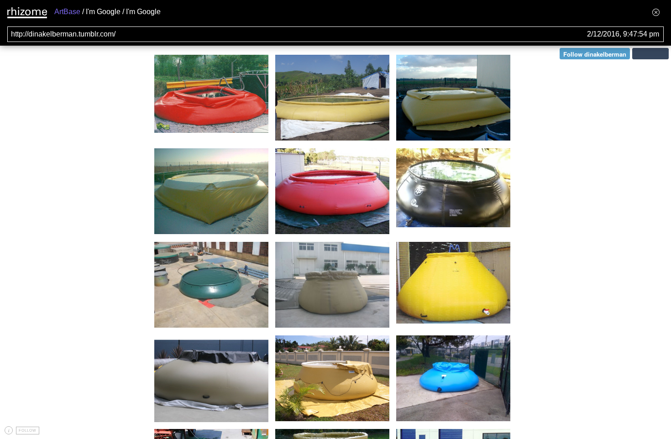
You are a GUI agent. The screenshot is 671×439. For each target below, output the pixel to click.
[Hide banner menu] (656, 12)
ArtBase (67, 12)
